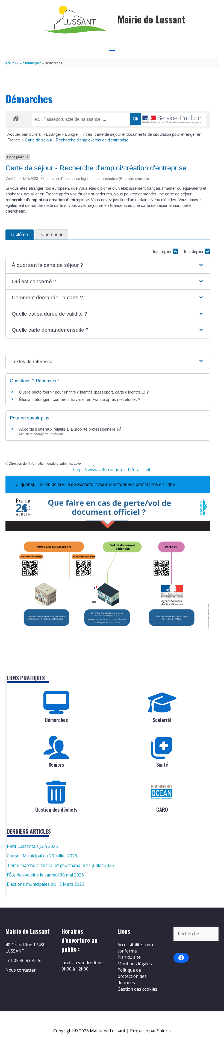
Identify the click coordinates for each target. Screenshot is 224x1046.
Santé (162, 764)
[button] (108, 265)
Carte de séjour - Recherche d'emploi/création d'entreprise (76, 140)
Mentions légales (134, 964)
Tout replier (162, 251)
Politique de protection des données (132, 976)
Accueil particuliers (24, 134)
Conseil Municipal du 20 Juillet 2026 (42, 856)
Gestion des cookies (137, 989)
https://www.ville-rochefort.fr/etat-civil (111, 470)
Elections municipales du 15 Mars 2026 (45, 884)
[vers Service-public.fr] (172, 119)
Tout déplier (194, 251)
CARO (162, 809)
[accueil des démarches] (16, 117)
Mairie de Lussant (151, 19)
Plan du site (129, 957)
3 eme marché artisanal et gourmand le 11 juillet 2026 (60, 865)
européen (60, 188)
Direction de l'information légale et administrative (45, 463)
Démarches (56, 719)
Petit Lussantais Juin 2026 (32, 846)
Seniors (56, 764)
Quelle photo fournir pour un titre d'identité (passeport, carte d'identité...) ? (84, 392)
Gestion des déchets (56, 809)
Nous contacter (20, 970)
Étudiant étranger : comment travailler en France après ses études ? (79, 399)
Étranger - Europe (62, 134)
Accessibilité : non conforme (135, 948)
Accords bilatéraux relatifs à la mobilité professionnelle (67, 429)
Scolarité (162, 719)
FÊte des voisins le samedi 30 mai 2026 (45, 875)
